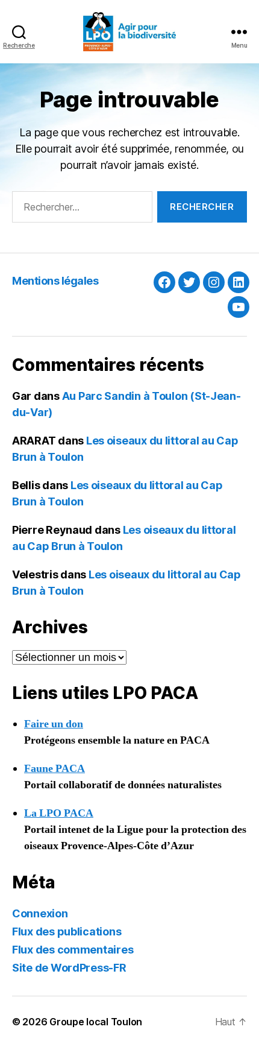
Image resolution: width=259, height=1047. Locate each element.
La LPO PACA (58, 813)
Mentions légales (55, 280)
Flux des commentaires (72, 949)
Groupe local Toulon (95, 1022)
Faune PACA (54, 769)
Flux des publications (66, 931)
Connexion (40, 913)
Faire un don (53, 724)
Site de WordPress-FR (69, 967)
